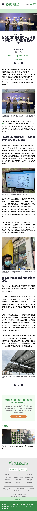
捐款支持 (23, 469)
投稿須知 (29, 480)
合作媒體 (18, 480)
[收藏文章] (11, 63)
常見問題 (7, 480)
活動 (18, 475)
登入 (34, 4)
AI (16, 56)
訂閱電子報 (13, 469)
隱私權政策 (8, 482)
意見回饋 (29, 482)
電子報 (27, 4)
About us (8, 477)
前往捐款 (18, 416)
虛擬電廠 (10, 56)
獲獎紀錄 (18, 482)
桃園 (20, 56)
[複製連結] (26, 63)
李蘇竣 (20, 52)
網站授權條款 (29, 477)
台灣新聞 (22, 49)
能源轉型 (26, 56)
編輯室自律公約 (18, 477)
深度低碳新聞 (18, 59)
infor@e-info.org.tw (21, 496)
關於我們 (29, 475)
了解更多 (5, 508)
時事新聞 (15, 49)
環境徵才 (7, 475)
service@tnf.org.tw (21, 494)
